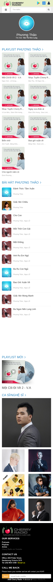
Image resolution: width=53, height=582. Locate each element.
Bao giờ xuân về (35, 140)
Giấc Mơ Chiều (20, 202)
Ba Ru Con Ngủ (20, 269)
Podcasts (5, 542)
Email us (21, 563)
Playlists (5, 545)
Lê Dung (13, 81)
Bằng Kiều (13, 144)
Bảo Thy (31, 81)
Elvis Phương (6, 175)
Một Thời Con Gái (21, 229)
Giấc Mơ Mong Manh (23, 296)
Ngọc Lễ (27, 221)
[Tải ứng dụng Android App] (38, 3)
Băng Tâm (32, 144)
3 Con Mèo (6, 112)
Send (6, 576)
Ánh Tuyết (5, 144)
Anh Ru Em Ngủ (21, 255)
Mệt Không (18, 242)
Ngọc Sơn (5, 81)
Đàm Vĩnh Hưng (16, 112)
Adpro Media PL (39, 579)
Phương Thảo (18, 194)
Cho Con (17, 215)
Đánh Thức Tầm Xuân (23, 189)
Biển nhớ (6, 140)
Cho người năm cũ (10, 172)
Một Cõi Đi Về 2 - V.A (11, 78)
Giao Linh (44, 112)
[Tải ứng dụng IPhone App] (44, 3)
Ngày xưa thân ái (36, 109)
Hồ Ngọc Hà (39, 81)
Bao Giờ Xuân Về (21, 282)
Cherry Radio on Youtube (12, 549)
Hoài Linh (40, 144)
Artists (4, 547)
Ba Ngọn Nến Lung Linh (24, 309)
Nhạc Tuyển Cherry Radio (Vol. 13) (18, 109)
